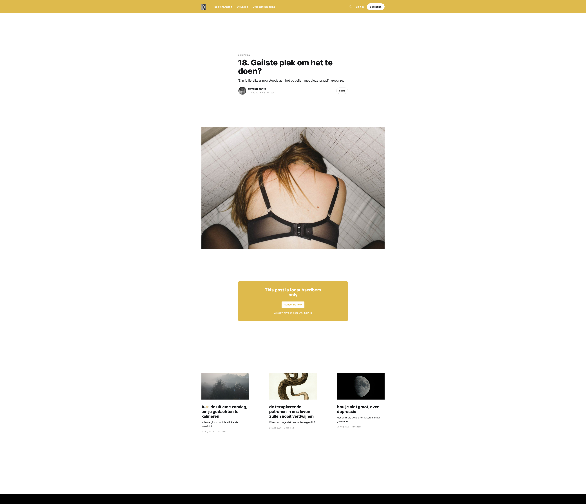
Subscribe (376, 6)
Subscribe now (293, 304)
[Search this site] (350, 6)
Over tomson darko (264, 6)
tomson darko (257, 88)
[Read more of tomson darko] (242, 90)
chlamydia (244, 54)
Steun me (242, 6)
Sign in (360, 6)
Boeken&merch (223, 6)
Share (342, 90)
